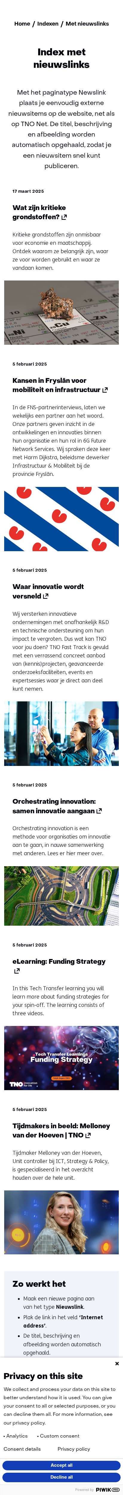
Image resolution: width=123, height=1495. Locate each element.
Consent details (22, 1449)
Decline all (61, 1477)
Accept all (62, 1465)
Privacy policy (74, 1449)
